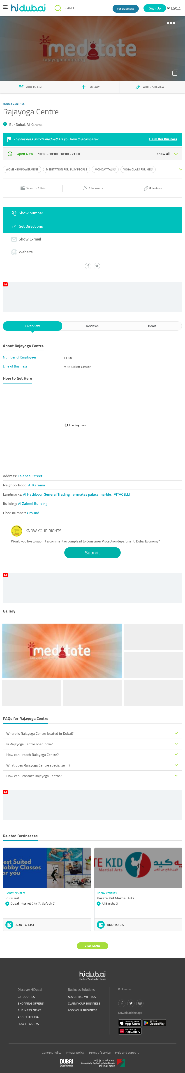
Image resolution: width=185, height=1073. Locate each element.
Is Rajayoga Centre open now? (29, 744)
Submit (92, 552)
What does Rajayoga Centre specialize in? (38, 765)
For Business (125, 8)
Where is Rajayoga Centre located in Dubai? (40, 733)
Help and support (127, 1052)
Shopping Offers (31, 1003)
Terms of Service (100, 1052)
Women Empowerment (22, 169)
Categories (26, 997)
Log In (175, 8)
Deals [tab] (152, 326)
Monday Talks (105, 169)
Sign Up (155, 8)
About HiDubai (28, 1017)
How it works (28, 1024)
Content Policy (51, 1052)
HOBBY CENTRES (15, 893)
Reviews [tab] (92, 326)
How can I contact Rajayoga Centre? (34, 775)
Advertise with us (82, 997)
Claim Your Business (84, 1003)
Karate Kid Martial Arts (115, 898)
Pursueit (12, 898)
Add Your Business (82, 1010)
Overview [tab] (32, 326)
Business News (30, 1010)
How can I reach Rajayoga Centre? (32, 754)
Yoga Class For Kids (138, 169)
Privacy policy (75, 1052)
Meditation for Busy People (66, 169)
